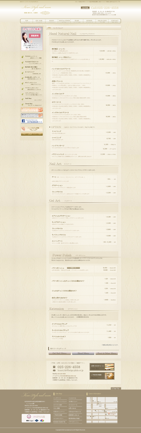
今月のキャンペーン (32, 57)
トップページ (26, 21)
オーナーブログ (32, 104)
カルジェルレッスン (32, 83)
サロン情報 (102, 21)
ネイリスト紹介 (76, 21)
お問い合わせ (114, 21)
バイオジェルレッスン (32, 89)
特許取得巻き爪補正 (74, 418)
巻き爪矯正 (32, 68)
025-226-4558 (61, 374)
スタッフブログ (32, 99)
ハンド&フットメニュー (60, 401)
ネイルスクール (89, 21)
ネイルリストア (32, 73)
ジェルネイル (39, 21)
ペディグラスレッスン (32, 94)
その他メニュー (64, 21)
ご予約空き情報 (57, 415)
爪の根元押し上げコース (32, 78)
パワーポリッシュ (74, 422)
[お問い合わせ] (102, 376)
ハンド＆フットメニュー (51, 21)
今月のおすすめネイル (32, 62)
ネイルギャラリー (58, 418)
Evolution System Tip (59, 422)
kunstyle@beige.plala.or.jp (68, 376)
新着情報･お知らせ (74, 415)
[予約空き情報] (102, 367)
